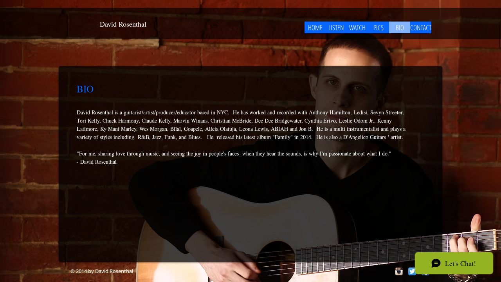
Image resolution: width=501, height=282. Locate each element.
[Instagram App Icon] (399, 271)
